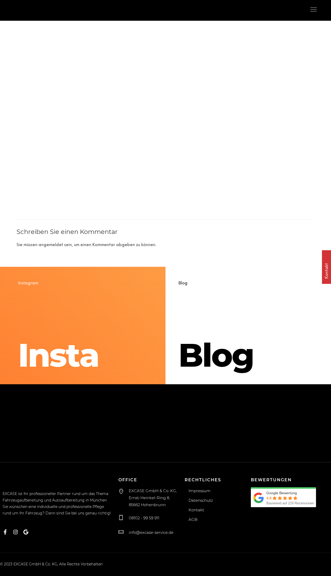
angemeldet (51, 245)
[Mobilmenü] (314, 10)
